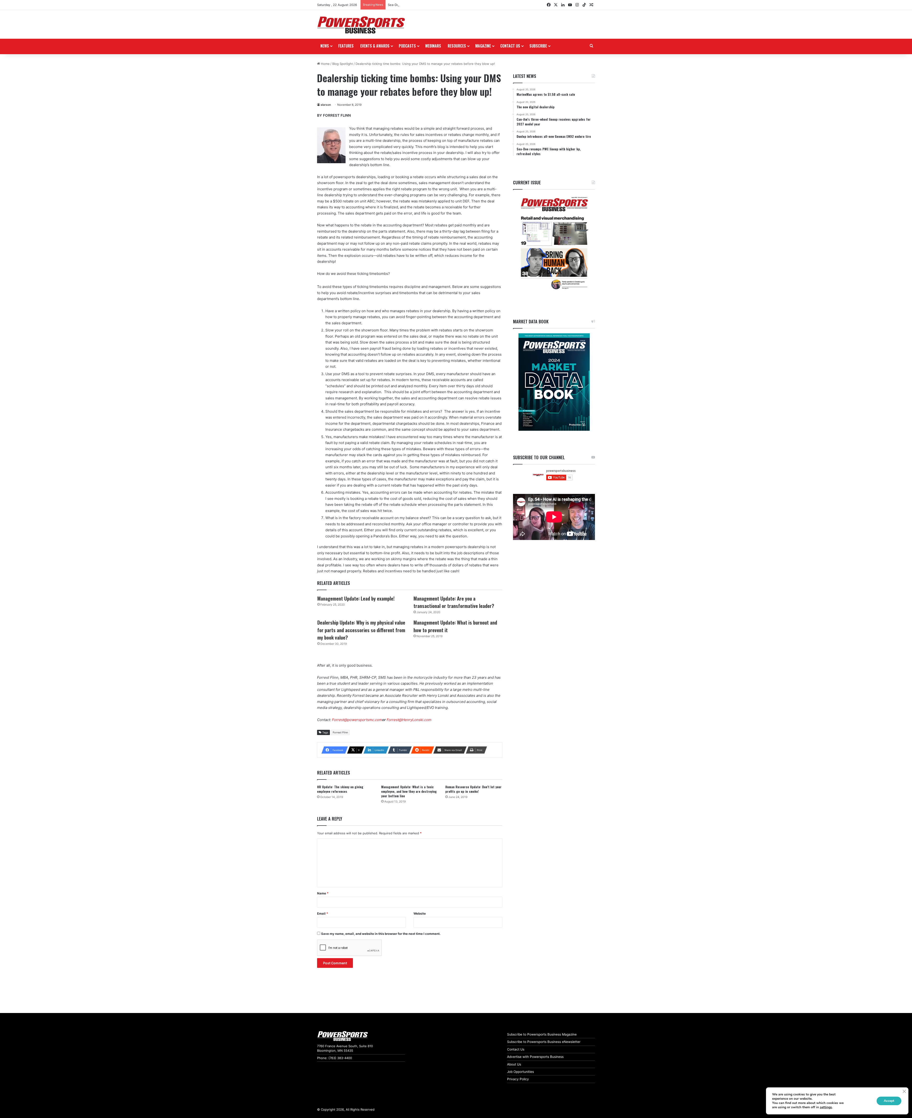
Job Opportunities (520, 1072)
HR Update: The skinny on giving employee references (340, 789)
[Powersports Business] (361, 25)
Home (325, 64)
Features (346, 46)
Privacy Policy (518, 1079)
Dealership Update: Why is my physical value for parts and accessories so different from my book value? (361, 630)
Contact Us (515, 1049)
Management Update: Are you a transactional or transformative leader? (453, 602)
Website (419, 913)
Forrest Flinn (340, 732)
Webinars (433, 46)
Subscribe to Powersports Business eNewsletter (543, 1042)
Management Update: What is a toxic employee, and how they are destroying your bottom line (409, 791)
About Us (514, 1064)
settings (826, 1107)
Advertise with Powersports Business (535, 1057)
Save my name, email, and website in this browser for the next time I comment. (381, 934)
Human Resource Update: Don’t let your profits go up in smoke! (473, 789)
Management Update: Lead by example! (355, 598)
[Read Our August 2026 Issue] (554, 243)
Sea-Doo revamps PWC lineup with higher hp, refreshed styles (434, 5)
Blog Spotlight (342, 64)
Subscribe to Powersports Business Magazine (542, 1034)
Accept (889, 1101)
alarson (326, 104)
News (324, 46)
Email (322, 913)
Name (322, 893)
